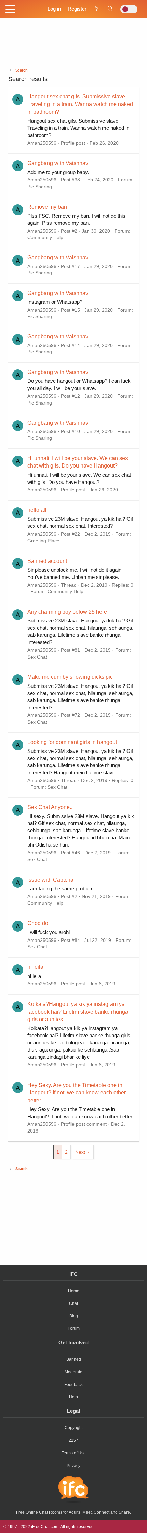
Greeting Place (43, 540)
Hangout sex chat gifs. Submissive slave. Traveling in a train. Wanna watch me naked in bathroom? (80, 104)
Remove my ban (47, 207)
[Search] (110, 8)
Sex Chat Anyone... (50, 807)
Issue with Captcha (50, 880)
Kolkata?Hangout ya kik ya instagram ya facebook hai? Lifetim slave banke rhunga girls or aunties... (77, 1011)
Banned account (47, 561)
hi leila (35, 967)
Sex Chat (37, 657)
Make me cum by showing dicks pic (70, 677)
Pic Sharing (39, 186)
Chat (73, 1303)
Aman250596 (41, 143)
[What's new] (96, 8)
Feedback (73, 1384)
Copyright (74, 1427)
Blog (73, 1316)
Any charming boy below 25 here (67, 612)
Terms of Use (74, 1453)
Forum (74, 1328)
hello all (36, 510)
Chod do (37, 923)
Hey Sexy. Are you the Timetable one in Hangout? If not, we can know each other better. (76, 1092)
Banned (73, 1359)
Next (80, 1152)
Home (73, 1291)
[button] (10, 9)
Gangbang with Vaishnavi (58, 163)
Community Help (45, 237)
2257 (73, 1440)
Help (73, 1397)
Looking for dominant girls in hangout (72, 742)
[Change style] (129, 9)
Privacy (73, 1465)
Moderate (73, 1372)
